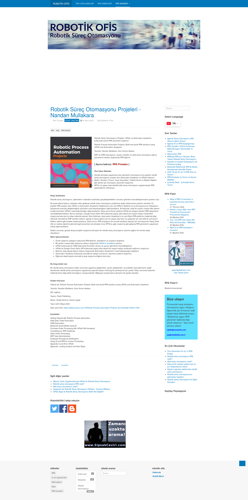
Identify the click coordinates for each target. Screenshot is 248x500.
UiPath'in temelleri (106, 243)
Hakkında (157, 472)
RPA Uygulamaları (85, 3)
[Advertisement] (124, 69)
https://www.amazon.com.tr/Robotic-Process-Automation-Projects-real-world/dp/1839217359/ (102, 307)
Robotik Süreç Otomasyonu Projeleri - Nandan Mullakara (95, 112)
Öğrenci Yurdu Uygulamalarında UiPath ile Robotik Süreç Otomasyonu (81, 381)
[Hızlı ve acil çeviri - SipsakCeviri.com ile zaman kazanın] (105, 434)
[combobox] (177, 108)
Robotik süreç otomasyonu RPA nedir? (68, 384)
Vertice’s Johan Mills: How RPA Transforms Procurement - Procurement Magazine (182, 212)
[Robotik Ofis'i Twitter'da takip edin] (54, 408)
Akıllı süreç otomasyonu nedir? (65, 386)
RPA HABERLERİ (105, 3)
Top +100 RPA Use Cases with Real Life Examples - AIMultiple (182, 221)
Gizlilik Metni (158, 476)
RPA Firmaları (120, 164)
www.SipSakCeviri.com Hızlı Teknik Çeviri (181, 271)
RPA (52, 130)
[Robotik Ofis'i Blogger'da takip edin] (72, 408)
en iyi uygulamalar (59, 477)
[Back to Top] (242, 463)
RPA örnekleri (65, 130)
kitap (57, 130)
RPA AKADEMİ (122, 3)
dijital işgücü (57, 482)
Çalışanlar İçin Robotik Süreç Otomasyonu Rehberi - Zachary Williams (81, 389)
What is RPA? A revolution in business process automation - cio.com (182, 202)
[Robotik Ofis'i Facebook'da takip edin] (63, 408)
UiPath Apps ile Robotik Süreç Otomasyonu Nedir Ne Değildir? (78, 391)
